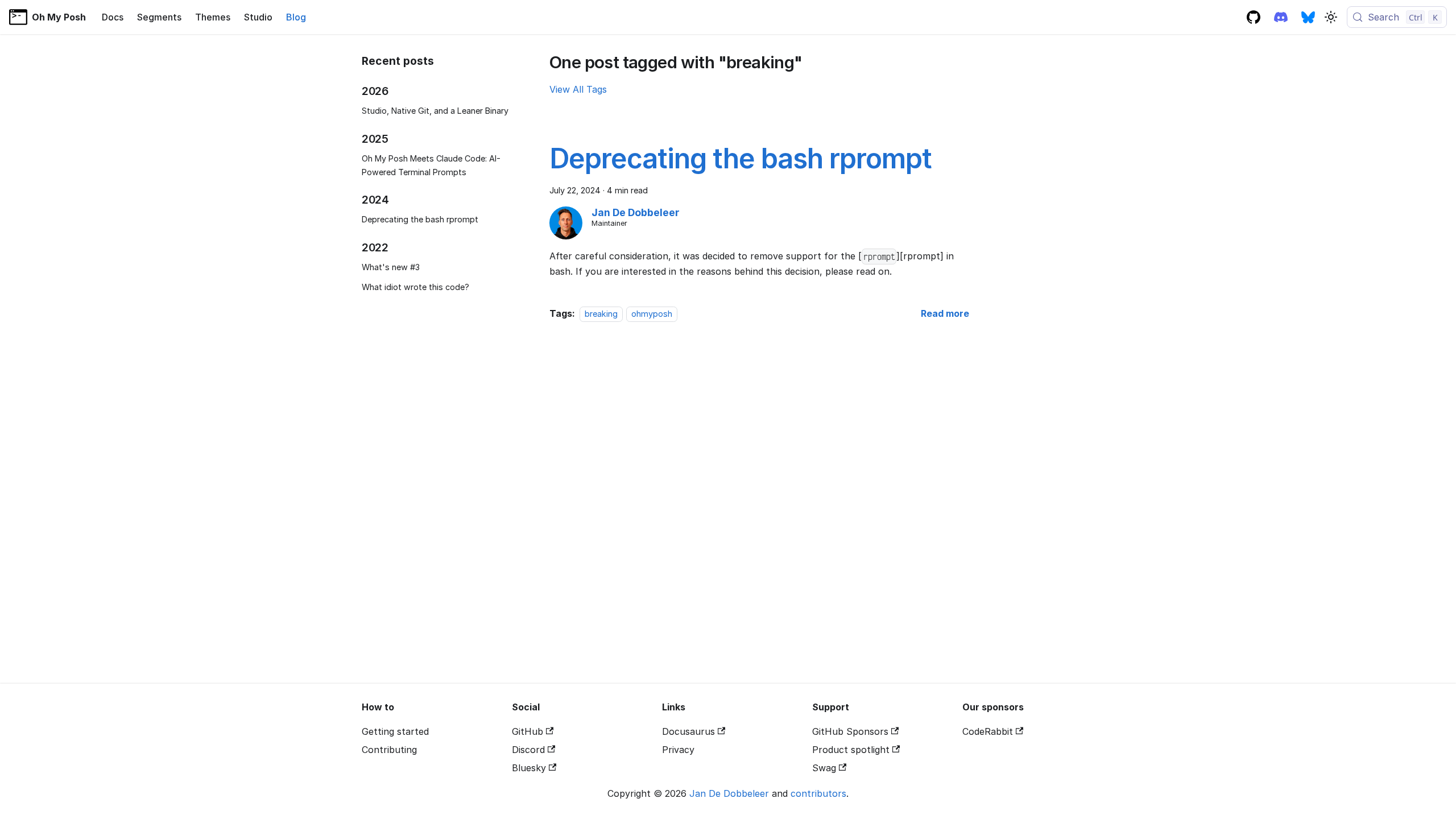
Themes (212, 17)
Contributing (389, 749)
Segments (159, 17)
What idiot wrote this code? (415, 287)
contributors (818, 793)
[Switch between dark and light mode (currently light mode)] (1331, 17)
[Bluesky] (1308, 17)
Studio (258, 17)
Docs (112, 17)
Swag (824, 768)
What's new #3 (391, 267)
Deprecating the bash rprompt (420, 219)
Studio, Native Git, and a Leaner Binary (435, 110)
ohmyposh (651, 313)
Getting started (395, 731)
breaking (601, 313)
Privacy (678, 749)
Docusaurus (688, 731)
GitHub (527, 731)
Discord (528, 749)
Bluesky (529, 768)
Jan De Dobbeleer (729, 793)
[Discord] (1280, 17)
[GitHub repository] (1253, 17)
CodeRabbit (987, 731)
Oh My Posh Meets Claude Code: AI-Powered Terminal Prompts (431, 165)
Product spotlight (851, 749)
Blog (296, 17)
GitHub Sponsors (850, 731)
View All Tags (578, 89)
